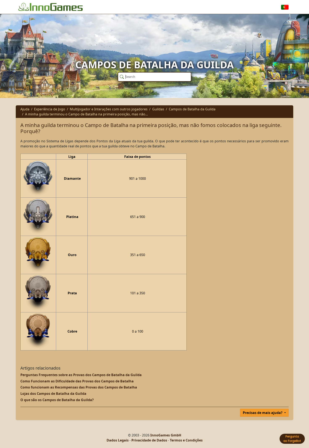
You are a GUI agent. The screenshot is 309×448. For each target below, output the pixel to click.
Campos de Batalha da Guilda (192, 109)
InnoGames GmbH (165, 435)
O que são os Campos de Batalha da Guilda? (57, 400)
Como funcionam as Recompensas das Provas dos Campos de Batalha (78, 387)
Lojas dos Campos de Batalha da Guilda (53, 393)
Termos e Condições (186, 440)
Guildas (158, 109)
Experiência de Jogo (49, 109)
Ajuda (24, 109)
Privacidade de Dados (149, 440)
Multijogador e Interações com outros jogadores (109, 109)
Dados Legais (118, 440)
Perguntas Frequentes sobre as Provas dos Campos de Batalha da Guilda (81, 375)
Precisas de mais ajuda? (263, 412)
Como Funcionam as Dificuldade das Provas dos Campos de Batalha (77, 381)
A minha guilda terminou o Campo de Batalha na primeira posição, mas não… (86, 114)
